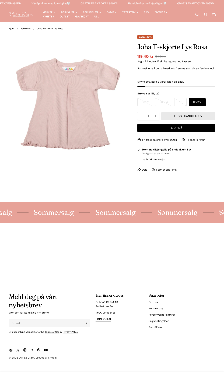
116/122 (197, 102)
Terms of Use (52, 331)
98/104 (166, 103)
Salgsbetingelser (159, 321)
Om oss (153, 302)
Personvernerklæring (162, 314)
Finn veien (103, 319)
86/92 (147, 103)
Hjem (11, 28)
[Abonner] (86, 323)
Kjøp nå (176, 128)
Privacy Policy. (70, 331)
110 (183, 103)
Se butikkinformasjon (153, 159)
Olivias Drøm (26, 357)
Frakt (160, 61)
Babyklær (26, 28)
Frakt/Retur (156, 327)
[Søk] (197, 14)
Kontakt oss (156, 308)
